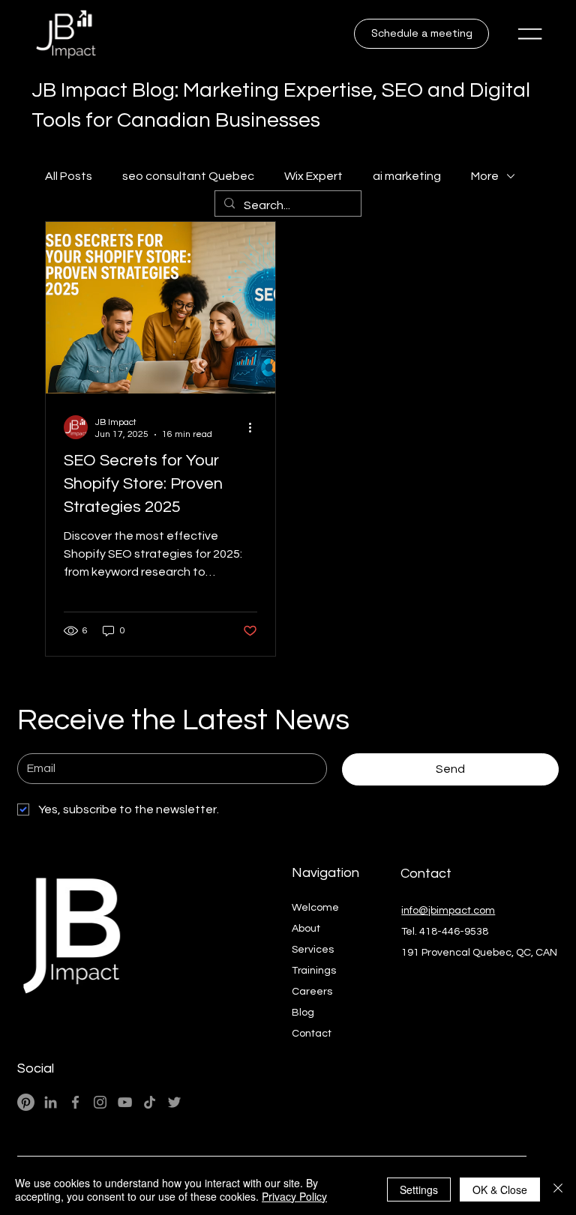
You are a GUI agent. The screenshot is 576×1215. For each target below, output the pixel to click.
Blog (303, 1012)
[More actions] (255, 427)
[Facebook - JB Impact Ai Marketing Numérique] (75, 1102)
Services (313, 949)
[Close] (558, 1189)
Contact (312, 1033)
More (485, 176)
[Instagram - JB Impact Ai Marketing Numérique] (100, 1102)
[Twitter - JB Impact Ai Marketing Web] (174, 1102)
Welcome (315, 907)
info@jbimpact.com (448, 910)
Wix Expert (313, 176)
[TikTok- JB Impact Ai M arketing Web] (149, 1102)
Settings (419, 1189)
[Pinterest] (25, 1102)
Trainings (314, 970)
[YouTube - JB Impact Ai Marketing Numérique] (125, 1102)
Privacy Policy (294, 1196)
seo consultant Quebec (188, 176)
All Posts (68, 176)
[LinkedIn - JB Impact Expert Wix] (50, 1102)
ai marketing (407, 176)
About (306, 928)
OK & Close (499, 1189)
